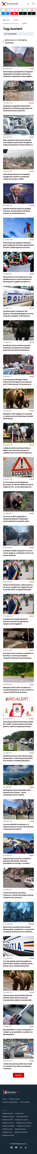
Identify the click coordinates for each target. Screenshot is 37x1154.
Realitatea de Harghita (8, 1126)
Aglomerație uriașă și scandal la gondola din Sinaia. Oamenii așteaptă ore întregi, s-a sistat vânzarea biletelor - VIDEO (16, 862)
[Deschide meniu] (33, 3)
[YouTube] (14, 13)
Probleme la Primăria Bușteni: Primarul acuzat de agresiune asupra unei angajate (15, 621)
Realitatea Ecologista (8, 1116)
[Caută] (28, 4)
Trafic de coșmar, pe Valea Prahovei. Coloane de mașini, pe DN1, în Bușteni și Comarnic (18, 895)
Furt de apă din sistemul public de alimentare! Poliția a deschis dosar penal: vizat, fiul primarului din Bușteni (18, 964)
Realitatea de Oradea (8, 1123)
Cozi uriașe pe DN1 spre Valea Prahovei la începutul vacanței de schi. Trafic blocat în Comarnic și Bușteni (17, 383)
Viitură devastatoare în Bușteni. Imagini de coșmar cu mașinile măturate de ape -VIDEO (16, 176)
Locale (32, 68)
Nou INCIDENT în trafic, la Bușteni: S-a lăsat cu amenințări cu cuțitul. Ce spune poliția (18, 1032)
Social (32, 137)
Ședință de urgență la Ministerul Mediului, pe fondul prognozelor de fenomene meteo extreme (17, 108)
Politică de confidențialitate (10, 1102)
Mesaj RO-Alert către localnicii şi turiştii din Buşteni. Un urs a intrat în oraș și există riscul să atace (18, 689)
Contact (4, 1099)
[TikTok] (31, 13)
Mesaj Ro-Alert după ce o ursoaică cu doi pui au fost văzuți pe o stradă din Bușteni (18, 416)
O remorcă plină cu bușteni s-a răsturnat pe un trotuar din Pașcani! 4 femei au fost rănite (18, 826)
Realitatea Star (19, 1113)
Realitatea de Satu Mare (21, 1132)
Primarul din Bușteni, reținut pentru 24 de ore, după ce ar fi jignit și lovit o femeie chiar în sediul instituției (18, 587)
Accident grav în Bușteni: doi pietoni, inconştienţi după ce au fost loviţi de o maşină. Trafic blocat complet (18, 314)
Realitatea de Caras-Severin (24, 1123)
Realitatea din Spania (8, 1135)
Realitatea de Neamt (22, 1116)
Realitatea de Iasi (7, 1132)
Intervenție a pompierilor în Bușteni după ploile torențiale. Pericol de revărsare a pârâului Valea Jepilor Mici (18, 75)
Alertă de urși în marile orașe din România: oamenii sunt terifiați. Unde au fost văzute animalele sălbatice (16, 349)
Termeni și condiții (14, 1099)
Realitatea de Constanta (23, 1126)
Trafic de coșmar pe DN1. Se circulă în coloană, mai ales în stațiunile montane (17, 1066)
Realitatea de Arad (7, 1129)
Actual (31, 342)
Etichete (15, 20)
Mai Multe (18, 1075)
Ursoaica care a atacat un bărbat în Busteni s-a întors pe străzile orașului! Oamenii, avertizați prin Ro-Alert (18, 656)
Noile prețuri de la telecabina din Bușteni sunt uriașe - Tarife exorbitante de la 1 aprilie (16, 792)
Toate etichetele (11, 34)
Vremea (31, 103)
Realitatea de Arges (20, 1129)
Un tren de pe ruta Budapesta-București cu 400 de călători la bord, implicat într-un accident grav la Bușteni (18, 485)
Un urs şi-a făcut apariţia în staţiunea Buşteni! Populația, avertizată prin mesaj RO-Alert (16, 518)
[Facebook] (5, 13)
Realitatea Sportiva (7, 1113)
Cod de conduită (24, 1102)
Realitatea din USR (7, 1120)
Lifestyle (31, 924)
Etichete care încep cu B (10, 23)
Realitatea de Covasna (21, 1120)
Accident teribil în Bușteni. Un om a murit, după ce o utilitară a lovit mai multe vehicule (18, 553)
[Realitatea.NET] (10, 4)
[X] (23, 13)
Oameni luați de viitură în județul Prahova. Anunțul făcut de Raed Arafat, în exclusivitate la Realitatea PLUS (17, 212)
